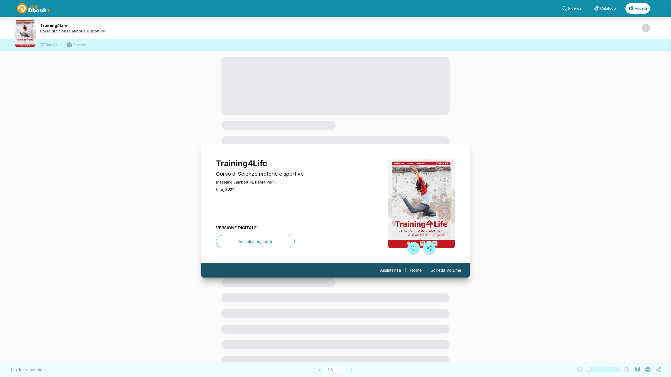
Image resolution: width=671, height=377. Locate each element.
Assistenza (390, 270)
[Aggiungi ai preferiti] (413, 248)
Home (416, 270)
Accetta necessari (426, 342)
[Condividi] (429, 248)
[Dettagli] (646, 28)
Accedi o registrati (255, 241)
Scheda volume (445, 270)
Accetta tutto (426, 327)
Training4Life (54, 25)
